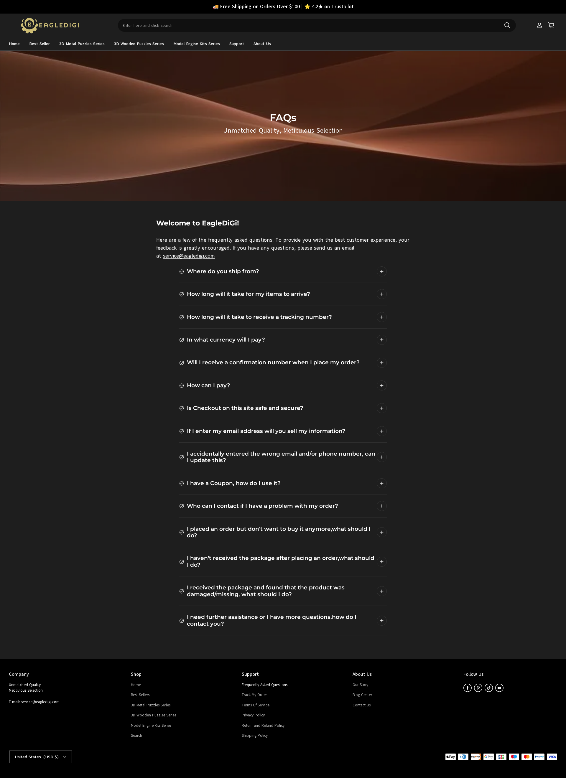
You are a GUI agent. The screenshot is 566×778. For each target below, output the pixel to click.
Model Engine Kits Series (196, 44)
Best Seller (39, 44)
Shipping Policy (255, 735)
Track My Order (254, 695)
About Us (262, 44)
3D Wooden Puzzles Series (139, 44)
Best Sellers (140, 695)
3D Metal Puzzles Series (82, 44)
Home (14, 44)
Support (236, 44)
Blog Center (362, 695)
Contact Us (362, 705)
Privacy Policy (253, 715)
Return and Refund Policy (263, 725)
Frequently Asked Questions (264, 685)
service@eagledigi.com (189, 255)
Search (136, 735)
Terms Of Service (255, 705)
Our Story (360, 685)
